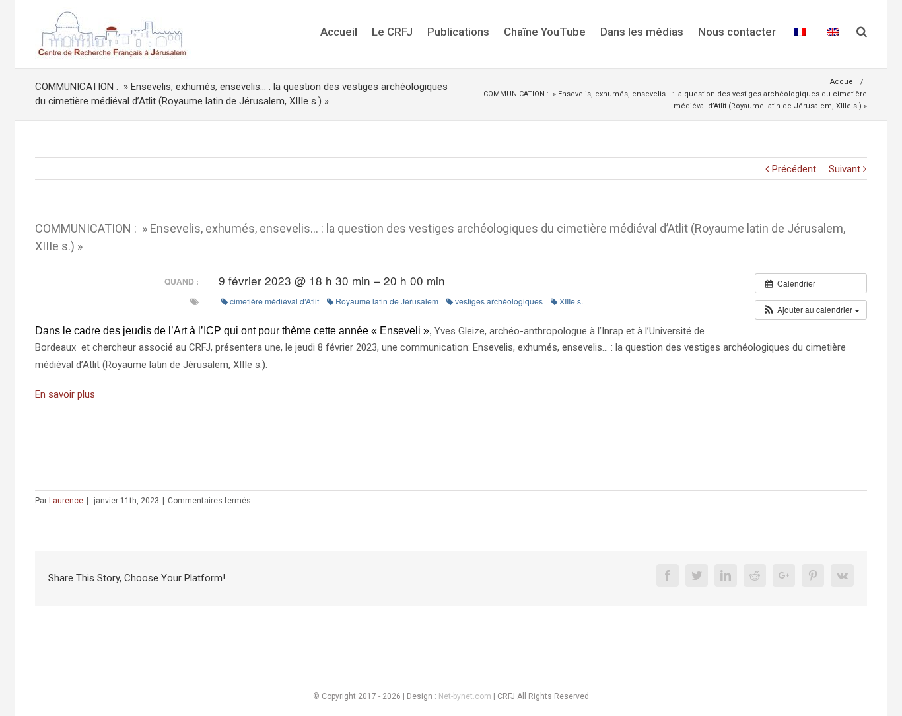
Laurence (66, 500)
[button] (810, 310)
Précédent (794, 169)
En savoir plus (65, 394)
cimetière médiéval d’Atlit (274, 300)
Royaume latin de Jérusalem (386, 300)
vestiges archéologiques (499, 300)
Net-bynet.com (464, 696)
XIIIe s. (571, 300)
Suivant (844, 169)
